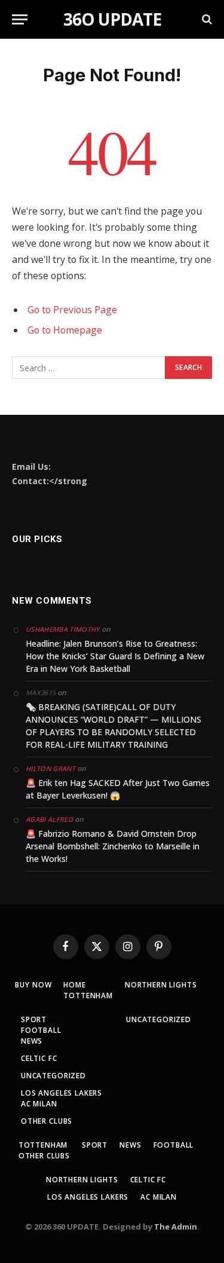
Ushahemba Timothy (63, 629)
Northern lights (161, 985)
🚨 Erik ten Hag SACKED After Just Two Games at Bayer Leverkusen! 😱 (118, 789)
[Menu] (19, 19)
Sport (34, 1019)
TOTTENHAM (88, 995)
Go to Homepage (64, 330)
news (31, 1041)
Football (41, 1030)
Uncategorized (53, 1076)
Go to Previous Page (72, 309)
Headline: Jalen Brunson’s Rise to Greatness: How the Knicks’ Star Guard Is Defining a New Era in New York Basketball (115, 656)
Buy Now (33, 985)
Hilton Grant (50, 768)
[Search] (206, 19)
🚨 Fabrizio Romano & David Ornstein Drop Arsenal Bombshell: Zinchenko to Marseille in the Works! (113, 846)
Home (74, 985)
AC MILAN (39, 1104)
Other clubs (46, 1121)
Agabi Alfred (49, 819)
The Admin (175, 1226)
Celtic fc (39, 1058)
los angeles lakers (61, 1093)
